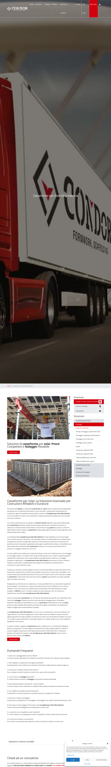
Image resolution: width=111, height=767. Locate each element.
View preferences (101, 760)
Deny (87, 760)
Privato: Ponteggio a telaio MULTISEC (88, 432)
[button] (107, 743)
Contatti (78, 4)
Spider (78, 446)
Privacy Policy (87, 763)
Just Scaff (84, 8)
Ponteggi (79, 424)
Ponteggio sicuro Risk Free (84, 439)
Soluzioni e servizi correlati (21, 741)
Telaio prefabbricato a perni (85, 461)
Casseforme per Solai (83, 465)
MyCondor (93, 4)
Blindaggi (79, 468)
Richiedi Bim (80, 411)
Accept (73, 760)
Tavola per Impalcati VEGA (84, 454)
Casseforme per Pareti (83, 421)
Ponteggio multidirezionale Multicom (88, 435)
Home (32, 4)
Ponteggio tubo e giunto (84, 443)
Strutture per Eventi (82, 476)
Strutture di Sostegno (83, 472)
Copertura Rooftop (82, 428)
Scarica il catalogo (81, 406)
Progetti (47, 4)
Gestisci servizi (70, 755)
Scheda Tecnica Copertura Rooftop (87, 402)
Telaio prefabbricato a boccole (86, 457)
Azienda (54, 4)
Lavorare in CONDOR (64, 8)
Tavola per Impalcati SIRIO (84, 450)
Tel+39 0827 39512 (59, 765)
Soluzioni (38, 4)
